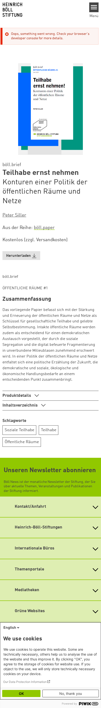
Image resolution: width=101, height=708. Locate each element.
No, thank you (70, 693)
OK (21, 693)
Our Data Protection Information (25, 682)
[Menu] (94, 7)
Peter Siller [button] (14, 215)
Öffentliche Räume (22, 442)
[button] (21, 255)
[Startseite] (42, 9)
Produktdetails (17, 396)
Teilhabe (48, 430)
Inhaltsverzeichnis (20, 405)
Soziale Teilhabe (19, 430)
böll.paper (44, 228)
